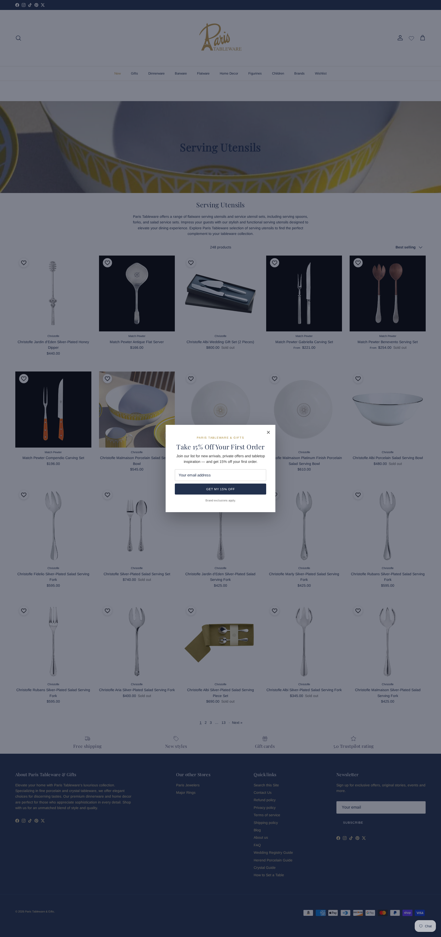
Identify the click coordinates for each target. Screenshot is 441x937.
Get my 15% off (220, 489)
